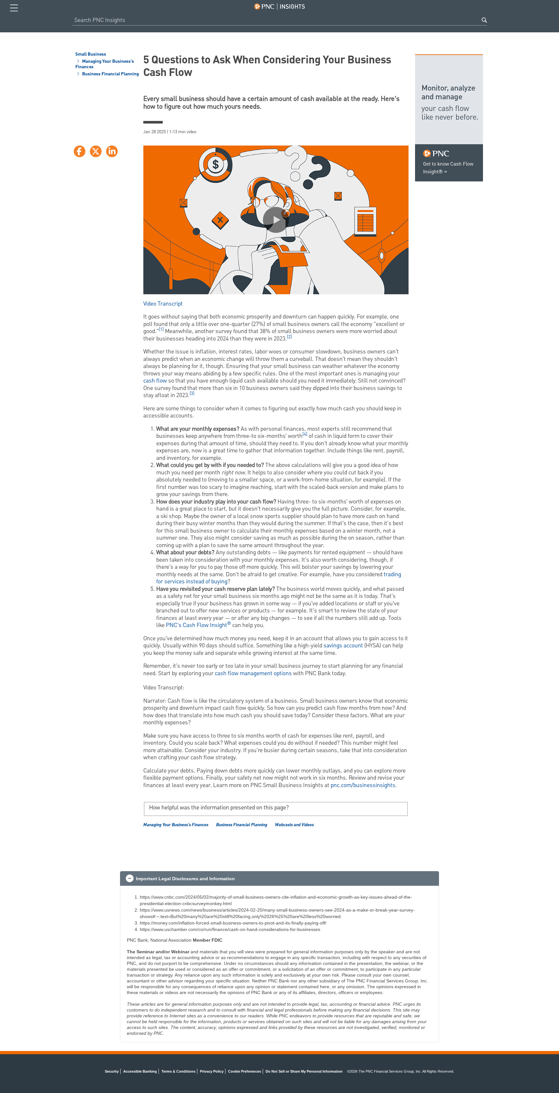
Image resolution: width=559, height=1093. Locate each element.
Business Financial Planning (110, 74)
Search (484, 20)
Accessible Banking (140, 1071)
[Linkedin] (112, 151)
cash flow (155, 381)
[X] (96, 151)
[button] (276, 220)
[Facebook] (79, 151)
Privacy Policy (212, 1071)
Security (112, 1071)
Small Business (90, 55)
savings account (343, 646)
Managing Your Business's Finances (104, 64)
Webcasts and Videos (294, 824)
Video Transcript (163, 304)
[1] (161, 329)
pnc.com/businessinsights (363, 785)
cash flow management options (253, 673)
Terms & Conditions (178, 1071)
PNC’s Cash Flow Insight (198, 625)
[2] (289, 337)
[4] (304, 434)
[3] (192, 393)
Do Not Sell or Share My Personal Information (304, 1071)
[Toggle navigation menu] (14, 8)
